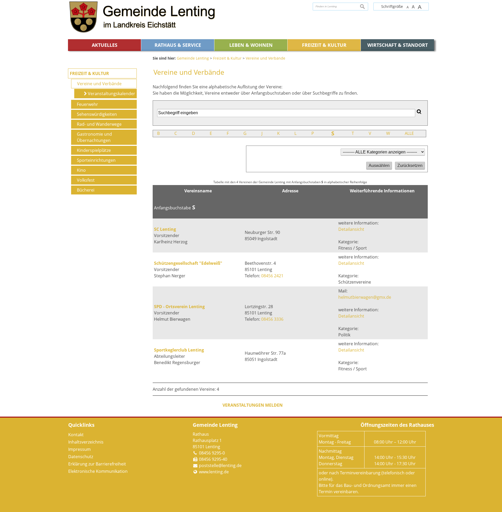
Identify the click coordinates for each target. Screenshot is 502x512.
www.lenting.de (214, 472)
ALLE (409, 133)
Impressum (79, 449)
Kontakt (76, 435)
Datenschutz (80, 456)
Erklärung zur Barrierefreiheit (97, 464)
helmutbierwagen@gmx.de (364, 297)
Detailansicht (351, 229)
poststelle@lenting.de (220, 465)
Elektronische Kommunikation (98, 471)
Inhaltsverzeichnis (86, 442)
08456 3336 (272, 319)
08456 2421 (272, 276)
